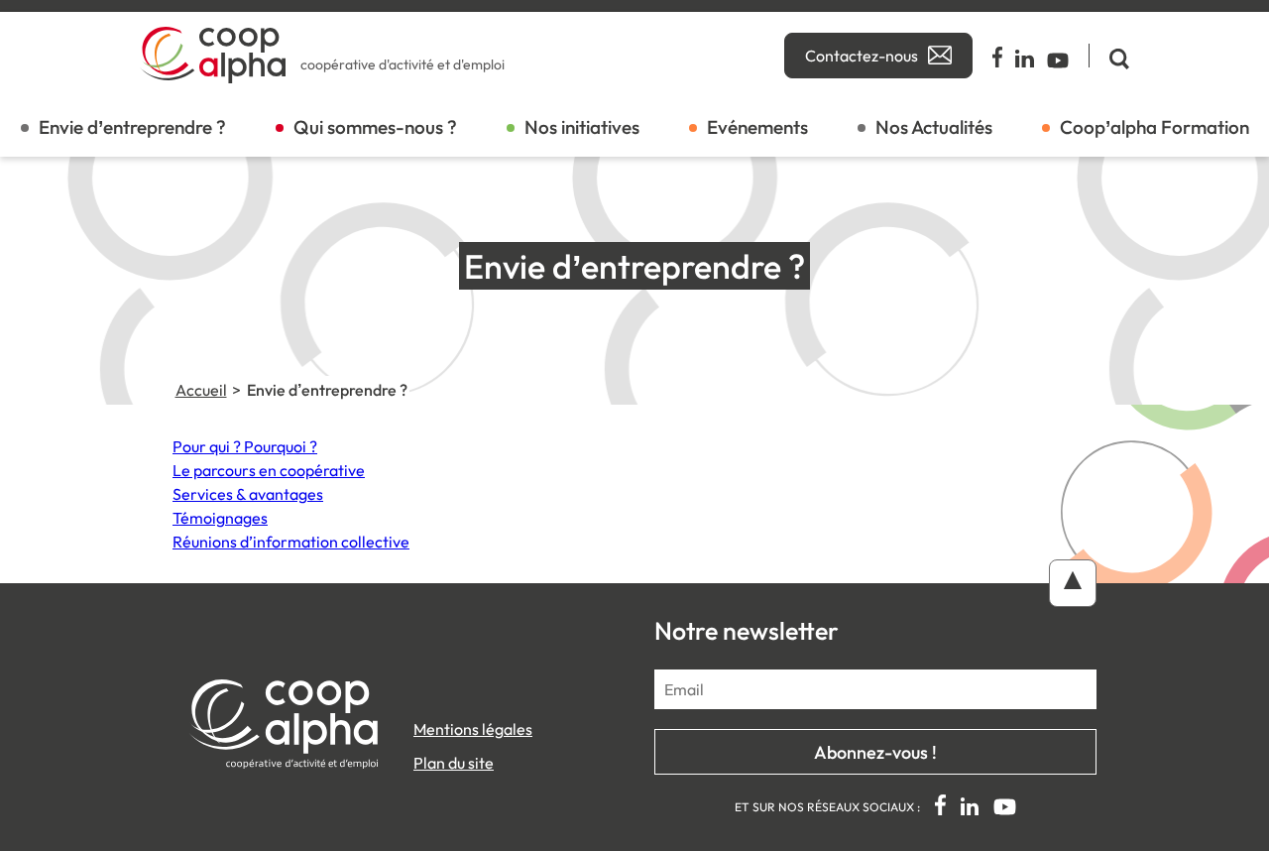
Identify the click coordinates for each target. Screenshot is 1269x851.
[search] (1109, 55)
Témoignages (220, 518)
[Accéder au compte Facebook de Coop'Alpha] (998, 55)
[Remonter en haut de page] (1072, 583)
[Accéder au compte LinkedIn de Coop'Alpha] (1025, 55)
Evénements (757, 127)
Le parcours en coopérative (269, 470)
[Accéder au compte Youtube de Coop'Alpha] (1058, 55)
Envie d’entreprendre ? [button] (132, 127)
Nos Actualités (933, 127)
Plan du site (453, 763)
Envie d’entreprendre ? (327, 390)
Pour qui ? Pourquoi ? (245, 446)
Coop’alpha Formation (1154, 127)
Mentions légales (472, 729)
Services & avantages (248, 494)
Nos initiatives (581, 127)
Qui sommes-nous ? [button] (375, 127)
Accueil (201, 390)
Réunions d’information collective (291, 541)
